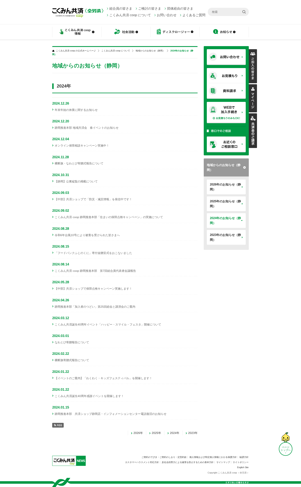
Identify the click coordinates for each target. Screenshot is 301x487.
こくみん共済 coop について (130, 15)
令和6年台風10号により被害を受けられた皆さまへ (87, 235)
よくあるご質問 (193, 15)
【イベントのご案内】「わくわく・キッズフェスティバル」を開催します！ (103, 378)
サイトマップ (223, 462)
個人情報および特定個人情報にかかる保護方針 (213, 457)
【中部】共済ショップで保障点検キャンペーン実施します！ (93, 288)
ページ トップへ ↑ (286, 450)
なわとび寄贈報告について (72, 342)
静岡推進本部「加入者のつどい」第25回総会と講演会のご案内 (95, 306)
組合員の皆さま (120, 8)
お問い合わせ (167, 15)
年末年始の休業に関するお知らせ (76, 110)
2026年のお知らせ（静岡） (225, 187)
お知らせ (224, 32)
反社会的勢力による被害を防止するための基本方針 (188, 462)
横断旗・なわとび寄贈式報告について (79, 163)
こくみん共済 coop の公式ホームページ (76, 51)
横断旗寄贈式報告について (72, 360)
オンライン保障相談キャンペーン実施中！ (82, 145)
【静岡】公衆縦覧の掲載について (76, 181)
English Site (243, 467)
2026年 (138, 433)
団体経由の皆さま (180, 8)
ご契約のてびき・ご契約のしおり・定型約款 (164, 457)
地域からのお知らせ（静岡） (224, 167)
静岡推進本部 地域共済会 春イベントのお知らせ (87, 127)
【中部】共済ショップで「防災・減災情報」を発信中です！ (93, 199)
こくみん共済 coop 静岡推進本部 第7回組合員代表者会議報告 (95, 270)
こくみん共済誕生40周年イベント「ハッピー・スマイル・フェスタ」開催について (108, 324)
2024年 (174, 433)
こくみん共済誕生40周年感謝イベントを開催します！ (89, 396)
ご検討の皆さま (149, 8)
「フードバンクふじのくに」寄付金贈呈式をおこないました (93, 253)
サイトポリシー (241, 462)
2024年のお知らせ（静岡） (225, 220)
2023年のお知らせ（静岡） (225, 237)
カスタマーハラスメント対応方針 (142, 462)
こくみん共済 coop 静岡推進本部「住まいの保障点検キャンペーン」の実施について (109, 217)
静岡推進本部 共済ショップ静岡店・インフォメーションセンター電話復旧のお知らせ (110, 413)
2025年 (156, 433)
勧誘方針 (244, 457)
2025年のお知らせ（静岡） (225, 203)
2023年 (193, 433)
